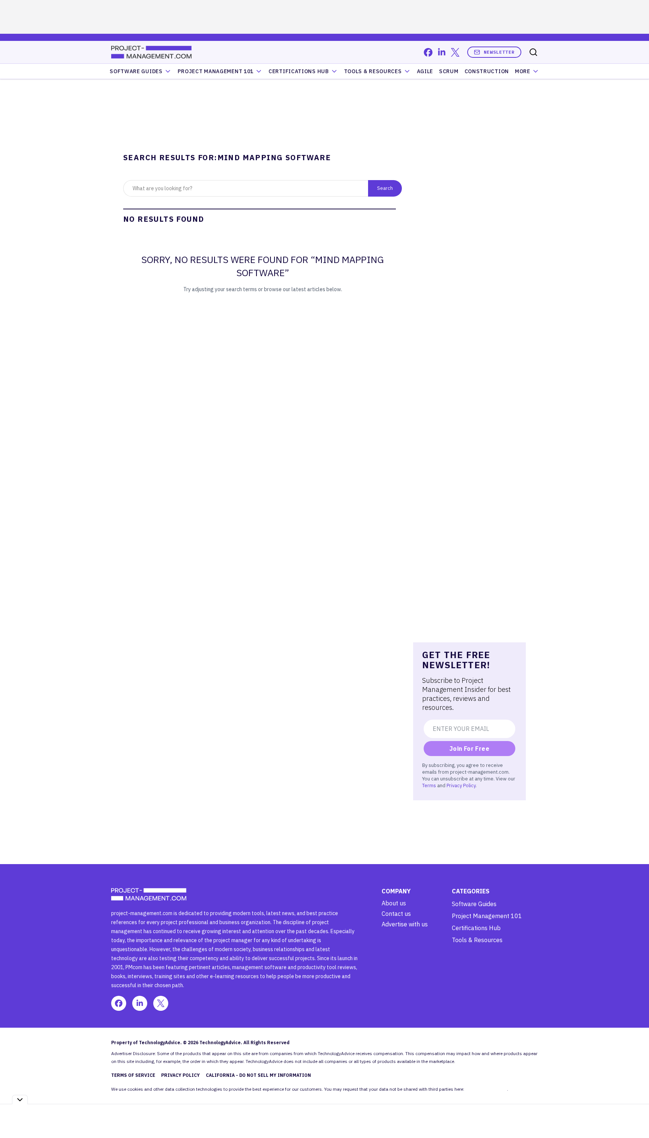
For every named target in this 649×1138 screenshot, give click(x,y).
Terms (429, 785)
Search (385, 188)
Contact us (396, 914)
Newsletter (499, 52)
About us (394, 903)
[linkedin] (441, 52)
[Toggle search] (533, 52)
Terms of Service (133, 1075)
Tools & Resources (373, 71)
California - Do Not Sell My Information (258, 1075)
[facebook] (428, 52)
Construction (487, 71)
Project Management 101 (487, 916)
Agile (425, 71)
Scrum (449, 71)
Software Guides (136, 71)
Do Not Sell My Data (486, 1089)
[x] (455, 52)
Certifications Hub (476, 928)
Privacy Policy (461, 785)
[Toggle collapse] (20, 1099)
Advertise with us (405, 924)
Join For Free (469, 748)
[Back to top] (634, 1115)
